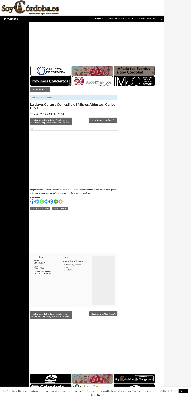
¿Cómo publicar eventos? (146, 18)
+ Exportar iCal (60, 208)
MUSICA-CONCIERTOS (43, 274)
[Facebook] (32, 201)
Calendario (100, 18)
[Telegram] (46, 201)
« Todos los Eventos (40, 89)
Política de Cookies (169, 391)
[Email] (56, 201)
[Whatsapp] (42, 201)
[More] (60, 201)
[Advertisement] (94, 43)
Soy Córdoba (11, 18)
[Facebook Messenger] (51, 201)
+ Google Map (68, 270)
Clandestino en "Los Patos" (103, 120)
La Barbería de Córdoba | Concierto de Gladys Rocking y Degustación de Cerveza (50, 121)
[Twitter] (37, 201)
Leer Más (95, 395)
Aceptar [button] (183, 391)
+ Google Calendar (40, 208)
